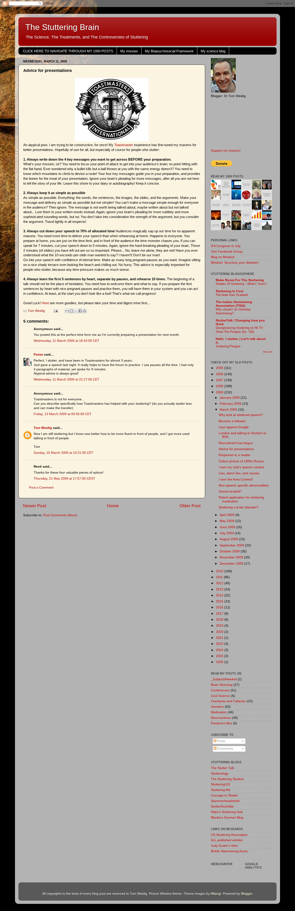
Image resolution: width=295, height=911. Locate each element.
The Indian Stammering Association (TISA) (234, 303)
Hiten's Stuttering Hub (227, 812)
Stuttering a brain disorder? (239, 507)
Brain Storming (222, 685)
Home (113, 505)
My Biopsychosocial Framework (169, 51)
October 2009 (230, 551)
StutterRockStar (222, 806)
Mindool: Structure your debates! (235, 262)
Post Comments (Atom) (60, 515)
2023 (220, 644)
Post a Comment (41, 487)
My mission (129, 51)
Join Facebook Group (226, 251)
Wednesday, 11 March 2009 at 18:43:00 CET (66, 340)
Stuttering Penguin (228, 346)
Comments (224, 748)
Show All (267, 352)
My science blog (213, 51)
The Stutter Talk (222, 768)
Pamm (38, 354)
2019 (220, 625)
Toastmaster (123, 145)
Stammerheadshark (225, 801)
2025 (220, 656)
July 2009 (227, 533)
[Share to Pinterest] (84, 311)
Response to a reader (235, 455)
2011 (220, 577)
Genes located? (230, 491)
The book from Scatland (232, 295)
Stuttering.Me (220, 790)
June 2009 (228, 527)
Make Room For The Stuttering (240, 280)
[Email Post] (55, 311)
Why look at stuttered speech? (241, 415)
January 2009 (230, 397)
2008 (220, 386)
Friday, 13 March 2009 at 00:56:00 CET (62, 414)
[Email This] (67, 311)
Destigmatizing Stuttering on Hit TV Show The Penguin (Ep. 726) (239, 329)
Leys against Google (234, 427)
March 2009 (229, 409)
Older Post (190, 505)
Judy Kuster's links (224, 845)
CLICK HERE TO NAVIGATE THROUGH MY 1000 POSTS (68, 51)
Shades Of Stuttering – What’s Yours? (241, 284)
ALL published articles (227, 840)
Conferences (220, 690)
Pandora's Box (221, 723)
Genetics (217, 706)
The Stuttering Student (227, 779)
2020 (220, 632)
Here (45, 303)
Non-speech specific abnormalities (244, 485)
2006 (220, 374)
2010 (220, 571)
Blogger (246, 893)
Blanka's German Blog (227, 817)
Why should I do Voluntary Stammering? (233, 311)
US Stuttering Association (229, 835)
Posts (220, 741)
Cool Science (220, 696)
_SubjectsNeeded (224, 679)
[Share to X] (76, 311)
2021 (220, 638)
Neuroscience (221, 717)
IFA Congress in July (226, 246)
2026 (220, 662)
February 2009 (231, 403)
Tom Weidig (43, 428)
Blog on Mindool (222, 257)
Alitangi (215, 893)
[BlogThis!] (71, 311)
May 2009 (227, 521)
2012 (220, 583)
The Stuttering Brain (62, 27)
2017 (220, 613)
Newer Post (34, 505)
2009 (220, 392)
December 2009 (232, 563)
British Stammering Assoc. (230, 851)
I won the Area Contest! (236, 479)
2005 (220, 368)
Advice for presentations (236, 449)
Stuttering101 (220, 784)
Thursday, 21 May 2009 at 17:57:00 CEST (64, 478)
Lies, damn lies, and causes (239, 473)
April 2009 (227, 515)
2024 (220, 650)
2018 (220, 619)
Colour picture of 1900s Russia (241, 461)
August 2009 (229, 539)
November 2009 (232, 557)
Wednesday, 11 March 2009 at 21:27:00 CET (66, 379)
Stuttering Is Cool (229, 291)
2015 (220, 601)
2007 (220, 380)
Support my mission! (226, 150)
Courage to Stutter (224, 795)
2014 (220, 595)
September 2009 (232, 545)
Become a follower (232, 421)
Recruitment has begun (236, 443)
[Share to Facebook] (80, 311)
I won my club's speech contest (241, 467)
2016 (220, 607)
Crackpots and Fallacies (228, 701)
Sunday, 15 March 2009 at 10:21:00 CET (63, 452)
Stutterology (219, 773)
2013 (220, 589)
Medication (219, 712)
